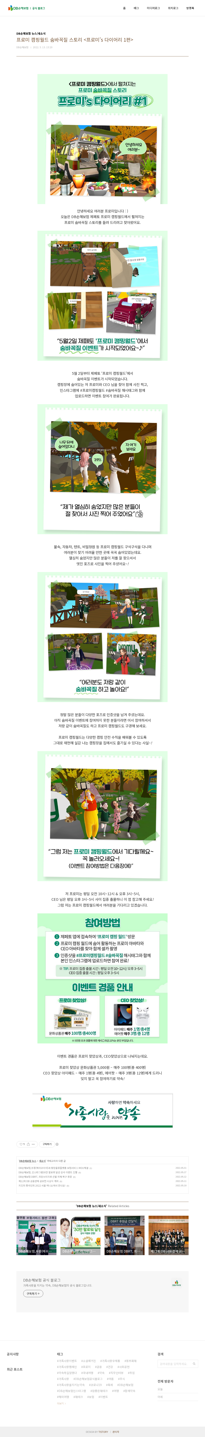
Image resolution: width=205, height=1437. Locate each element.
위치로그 (173, 8)
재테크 (79, 1397)
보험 (91, 1397)
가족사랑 (64, 1379)
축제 (110, 1385)
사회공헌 (124, 1367)
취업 (132, 1373)
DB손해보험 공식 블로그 (42, 1280)
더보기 (60, 1403)
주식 (122, 1379)
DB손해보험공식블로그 (88, 1379)
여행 (116, 1391)
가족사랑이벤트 (68, 1361)
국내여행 (88, 1373)
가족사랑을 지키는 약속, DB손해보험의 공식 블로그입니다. (57, 1285)
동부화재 (131, 1361)
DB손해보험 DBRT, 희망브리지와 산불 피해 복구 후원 (45, 1176)
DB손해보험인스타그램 (72, 1391)
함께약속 (130, 1391)
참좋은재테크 (100, 1391)
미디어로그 (153, 8)
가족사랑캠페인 (68, 1367)
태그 (136, 8)
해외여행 (64, 1397)
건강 (110, 1367)
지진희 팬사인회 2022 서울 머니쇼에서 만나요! (42, 1185)
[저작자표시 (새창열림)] (57, 1144)
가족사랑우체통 (111, 1361)
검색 (194, 1364)
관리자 (116, 1431)
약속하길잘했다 (68, 1373)
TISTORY (103, 1431)
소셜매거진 (89, 1361)
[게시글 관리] (33, 1144)
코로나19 (96, 1385)
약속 (102, 1373)
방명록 (190, 8)
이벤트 (104, 1397)
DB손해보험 (126, 1385)
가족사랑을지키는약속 (72, 1385)
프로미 (87, 1367)
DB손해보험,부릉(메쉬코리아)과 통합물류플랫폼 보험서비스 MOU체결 (53, 1167)
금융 (99, 1367)
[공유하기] (28, 1144)
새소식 (42, 1160)
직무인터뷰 (117, 1373)
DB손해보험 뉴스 (27, 1160)
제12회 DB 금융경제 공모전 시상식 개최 (38, 1181)
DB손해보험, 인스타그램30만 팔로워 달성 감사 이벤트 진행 (48, 1172)
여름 (111, 1379)
